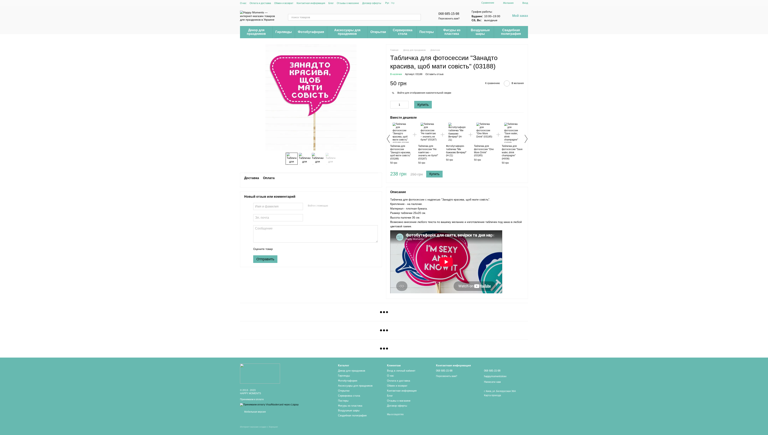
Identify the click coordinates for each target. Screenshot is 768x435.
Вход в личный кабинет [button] (401, 370)
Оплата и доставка (260, 3)
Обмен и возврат (283, 3)
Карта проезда (492, 395)
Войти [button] (400, 92)
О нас (243, 3)
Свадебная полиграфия (511, 31)
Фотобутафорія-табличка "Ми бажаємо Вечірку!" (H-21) (456, 151)
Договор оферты (371, 3)
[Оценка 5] (305, 249)
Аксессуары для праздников (347, 31)
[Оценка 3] (292, 249)
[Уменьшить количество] (393, 104)
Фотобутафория (311, 32)
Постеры (426, 32)
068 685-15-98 (448, 13)
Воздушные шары (480, 31)
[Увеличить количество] (405, 104)
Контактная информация (311, 3)
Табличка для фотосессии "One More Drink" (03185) (484, 151)
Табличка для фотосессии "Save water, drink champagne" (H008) (512, 152)
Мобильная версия (255, 411)
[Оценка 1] (279, 249)
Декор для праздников (256, 31)
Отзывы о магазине (348, 3)
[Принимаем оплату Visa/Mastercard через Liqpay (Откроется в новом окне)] (269, 404)
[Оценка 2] (286, 249)
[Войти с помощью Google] (338, 205)
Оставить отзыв (434, 74)
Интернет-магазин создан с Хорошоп (259, 427)
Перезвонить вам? (449, 18)
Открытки (378, 32)
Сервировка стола (402, 31)
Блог (331, 3)
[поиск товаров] (417, 17)
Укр (393, 3)
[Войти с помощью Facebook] (332, 205)
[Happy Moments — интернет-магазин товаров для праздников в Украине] (260, 373)
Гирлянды (283, 32)
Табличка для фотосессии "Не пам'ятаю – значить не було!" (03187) (428, 152)
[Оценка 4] (298, 249)
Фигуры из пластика (451, 31)
